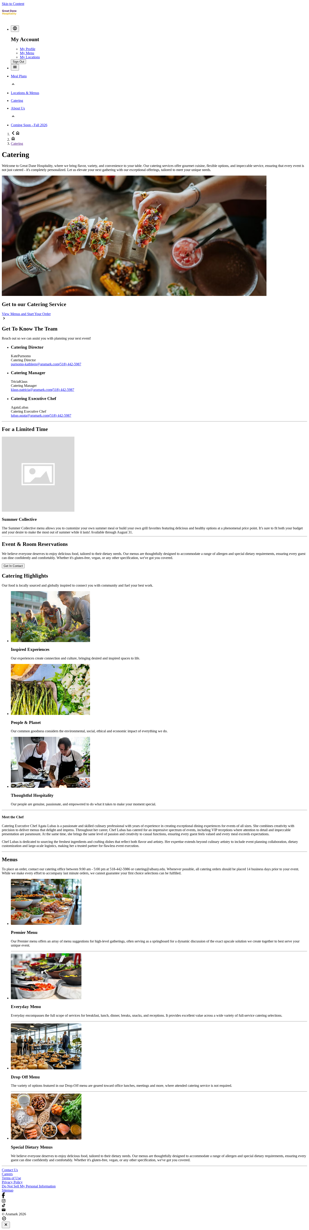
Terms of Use (11, 1178)
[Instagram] (154, 1201)
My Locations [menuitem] (30, 57)
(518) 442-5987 (70, 364)
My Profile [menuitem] (27, 49)
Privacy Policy (12, 1182)
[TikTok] (154, 1206)
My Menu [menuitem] (27, 53)
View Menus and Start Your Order (26, 314)
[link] (13, 566)
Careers (7, 1174)
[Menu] (15, 67)
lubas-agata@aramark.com (30, 415)
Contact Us (10, 1170)
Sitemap (7, 1190)
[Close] (6, 1225)
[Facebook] (154, 1195)
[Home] (9, 19)
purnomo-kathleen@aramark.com (35, 364)
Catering (17, 143)
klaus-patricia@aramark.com (31, 390)
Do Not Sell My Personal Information (29, 1186)
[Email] (154, 1210)
